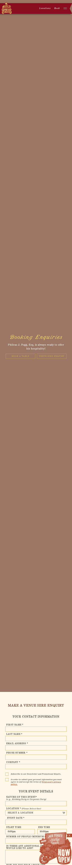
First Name (14, 725)
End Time (44, 827)
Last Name (14, 734)
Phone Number (17, 753)
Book (57, 8)
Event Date (15, 818)
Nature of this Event (26, 798)
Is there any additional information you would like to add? (35, 847)
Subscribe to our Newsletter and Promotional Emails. (36, 774)
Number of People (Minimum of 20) (30, 837)
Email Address (17, 744)
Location (23, 809)
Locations (45, 8)
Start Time (13, 827)
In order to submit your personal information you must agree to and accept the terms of (36, 782)
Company (13, 762)
